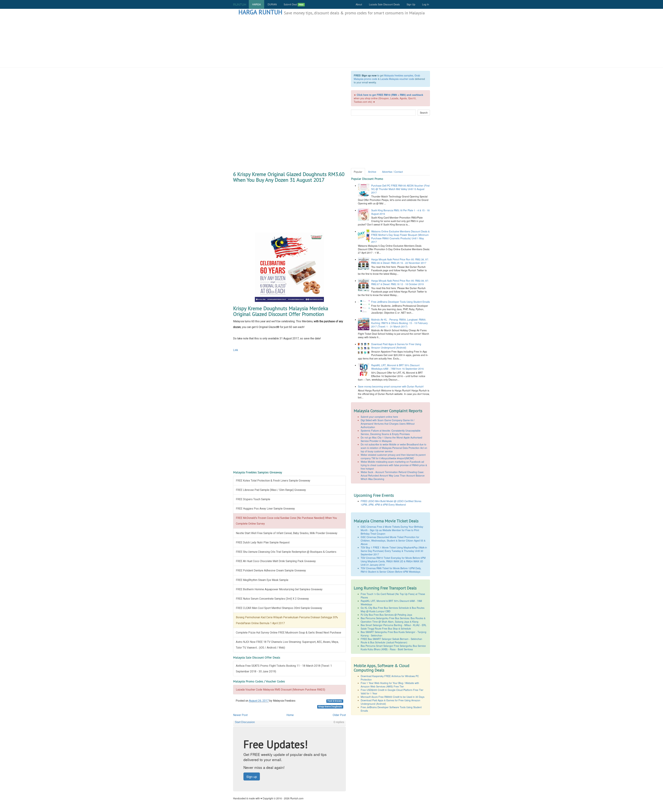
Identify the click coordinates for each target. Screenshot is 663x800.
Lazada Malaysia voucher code (397, 79)
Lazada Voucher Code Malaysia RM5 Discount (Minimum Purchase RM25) (280, 689)
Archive (372, 171)
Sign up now (369, 75)
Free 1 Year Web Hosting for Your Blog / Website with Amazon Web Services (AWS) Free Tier (390, 684)
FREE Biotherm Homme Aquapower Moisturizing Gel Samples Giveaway (279, 589)
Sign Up (411, 4)
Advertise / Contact (392, 171)
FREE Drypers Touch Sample (253, 499)
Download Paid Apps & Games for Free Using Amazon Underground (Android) (396, 345)
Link (235, 350)
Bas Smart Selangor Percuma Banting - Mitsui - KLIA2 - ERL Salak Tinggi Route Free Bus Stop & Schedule (393, 626)
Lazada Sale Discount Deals (384, 4)
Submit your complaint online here (379, 416)
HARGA (256, 4)
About (359, 4)
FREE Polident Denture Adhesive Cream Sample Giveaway (271, 570)
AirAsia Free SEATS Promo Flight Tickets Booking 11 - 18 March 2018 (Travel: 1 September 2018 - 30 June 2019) (284, 668)
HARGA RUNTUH (260, 12)
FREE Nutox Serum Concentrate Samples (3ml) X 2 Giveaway (272, 598)
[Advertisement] (331, 41)
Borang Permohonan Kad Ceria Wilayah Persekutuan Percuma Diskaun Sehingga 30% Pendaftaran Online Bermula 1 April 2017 (287, 620)
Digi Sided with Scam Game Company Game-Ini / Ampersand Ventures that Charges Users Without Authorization (388, 423)
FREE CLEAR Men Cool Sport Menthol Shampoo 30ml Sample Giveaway (279, 608)
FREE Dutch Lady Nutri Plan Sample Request (263, 542)
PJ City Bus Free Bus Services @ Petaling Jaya (386, 614)
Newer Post (240, 715)
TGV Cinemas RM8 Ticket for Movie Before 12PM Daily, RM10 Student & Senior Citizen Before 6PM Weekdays (391, 569)
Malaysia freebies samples (398, 75)
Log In (425, 4)
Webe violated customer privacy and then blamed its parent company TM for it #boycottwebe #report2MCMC (393, 456)
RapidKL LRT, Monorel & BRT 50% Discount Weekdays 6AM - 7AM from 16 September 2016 (397, 366)
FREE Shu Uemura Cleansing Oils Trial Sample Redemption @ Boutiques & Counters (286, 551)
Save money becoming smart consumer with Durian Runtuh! (391, 386)
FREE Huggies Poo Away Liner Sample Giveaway (265, 508)
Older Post (339, 715)
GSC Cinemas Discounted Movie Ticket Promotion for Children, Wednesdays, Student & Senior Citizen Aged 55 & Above (393, 540)
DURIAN (272, 4)
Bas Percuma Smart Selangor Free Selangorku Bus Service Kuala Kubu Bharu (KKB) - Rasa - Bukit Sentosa (393, 647)
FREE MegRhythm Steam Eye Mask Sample (262, 580)
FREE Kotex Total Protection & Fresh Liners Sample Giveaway (273, 480)
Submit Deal (294, 4)
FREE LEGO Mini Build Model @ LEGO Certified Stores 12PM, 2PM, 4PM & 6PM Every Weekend (391, 502)
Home (290, 715)
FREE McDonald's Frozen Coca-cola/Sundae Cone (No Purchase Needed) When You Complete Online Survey (286, 520)
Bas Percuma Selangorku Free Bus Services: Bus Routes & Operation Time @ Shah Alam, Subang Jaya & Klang (393, 619)
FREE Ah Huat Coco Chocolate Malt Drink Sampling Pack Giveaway (276, 561)
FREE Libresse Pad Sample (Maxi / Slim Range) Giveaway (271, 490)
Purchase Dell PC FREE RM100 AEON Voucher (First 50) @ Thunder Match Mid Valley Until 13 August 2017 (400, 189)
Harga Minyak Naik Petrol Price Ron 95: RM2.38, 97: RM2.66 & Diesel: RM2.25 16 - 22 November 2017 (400, 261)
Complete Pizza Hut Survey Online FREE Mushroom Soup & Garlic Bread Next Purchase (288, 632)
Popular (358, 171)
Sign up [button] (251, 776)
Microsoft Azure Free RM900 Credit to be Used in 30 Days (392, 697)
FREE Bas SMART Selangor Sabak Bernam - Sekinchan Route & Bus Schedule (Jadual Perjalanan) (391, 640)
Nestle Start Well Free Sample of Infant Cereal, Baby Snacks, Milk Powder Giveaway (286, 533)
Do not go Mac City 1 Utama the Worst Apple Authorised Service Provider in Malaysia (391, 439)
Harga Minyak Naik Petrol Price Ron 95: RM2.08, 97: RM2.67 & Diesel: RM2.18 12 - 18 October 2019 (400, 282)
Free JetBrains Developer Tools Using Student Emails (400, 301)
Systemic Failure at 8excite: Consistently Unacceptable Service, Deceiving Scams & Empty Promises (390, 432)
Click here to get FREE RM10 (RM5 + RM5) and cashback (390, 94)
